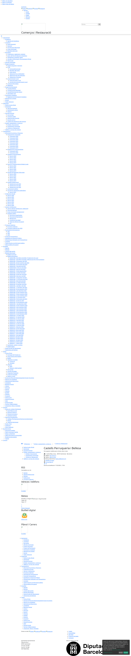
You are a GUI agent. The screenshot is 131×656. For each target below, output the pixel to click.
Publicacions (26, 478)
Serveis (25, 553)
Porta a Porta (26, 599)
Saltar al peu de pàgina (8, 4)
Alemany (28, 17)
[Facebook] (29, 8)
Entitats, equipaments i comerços (42, 444)
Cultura (25, 609)
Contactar (23, 7)
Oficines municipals (28, 545)
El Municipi (27, 444)
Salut (24, 623)
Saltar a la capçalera (7, 1)
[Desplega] (31, 444)
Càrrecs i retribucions (29, 571)
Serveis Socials (27, 625)
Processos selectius (28, 479)
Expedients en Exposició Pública (31, 577)
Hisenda (25, 614)
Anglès (27, 15)
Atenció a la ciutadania (29, 602)
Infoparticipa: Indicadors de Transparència (34, 579)
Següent (28, 508)
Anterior (23, 508)
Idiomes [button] (25, 10)
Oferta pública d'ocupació (30, 584)
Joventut (25, 617)
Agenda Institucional (28, 474)
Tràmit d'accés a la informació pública (33, 582)
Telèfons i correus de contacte (31, 459)
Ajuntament (24, 538)
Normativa (26, 543)
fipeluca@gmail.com (61, 459)
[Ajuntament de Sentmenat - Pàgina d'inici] (33, 27)
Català (27, 12)
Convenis (25, 581)
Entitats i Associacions (31, 454)
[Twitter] (23, 8)
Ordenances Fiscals (28, 569)
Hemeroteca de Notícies (29, 596)
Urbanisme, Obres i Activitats (30, 628)
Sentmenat (26, 449)
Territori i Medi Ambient (29, 627)
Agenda (25, 473)
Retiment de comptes (29, 551)
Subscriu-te (24, 519)
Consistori (26, 541)
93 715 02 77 (53, 455)
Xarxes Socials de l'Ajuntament (31, 594)
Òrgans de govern (28, 546)
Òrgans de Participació (29, 548)
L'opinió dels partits (28, 591)
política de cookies (116, 649)
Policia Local (26, 620)
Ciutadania (26, 605)
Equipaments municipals (32, 455)
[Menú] (1, 36)
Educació (25, 610)
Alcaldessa (26, 540)
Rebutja (121, 652)
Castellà (28, 13)
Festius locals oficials (28, 447)
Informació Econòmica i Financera (32, 568)
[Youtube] (35, 8)
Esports (25, 612)
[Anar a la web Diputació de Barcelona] (88, 648)
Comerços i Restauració (61, 443)
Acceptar (126, 652)
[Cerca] (99, 24)
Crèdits (70, 631)
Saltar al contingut (7, 2)
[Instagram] (41, 8)
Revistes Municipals (28, 592)
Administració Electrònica (30, 604)
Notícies (25, 476)
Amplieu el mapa (49, 460)
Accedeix (23, 491)
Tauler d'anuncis (27, 554)
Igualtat (25, 615)
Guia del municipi (27, 450)
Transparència (25, 566)
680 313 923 (53, 457)
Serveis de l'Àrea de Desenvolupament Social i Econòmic (37, 600)
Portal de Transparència (29, 576)
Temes (23, 597)
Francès (28, 18)
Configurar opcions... (108, 652)
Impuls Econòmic (27, 622)
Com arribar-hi (49, 462)
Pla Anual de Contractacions (30, 574)
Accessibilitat (72, 633)
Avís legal (71, 634)
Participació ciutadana (29, 549)
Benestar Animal (27, 607)
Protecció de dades (73, 636)
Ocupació (25, 619)
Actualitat (23, 586)
